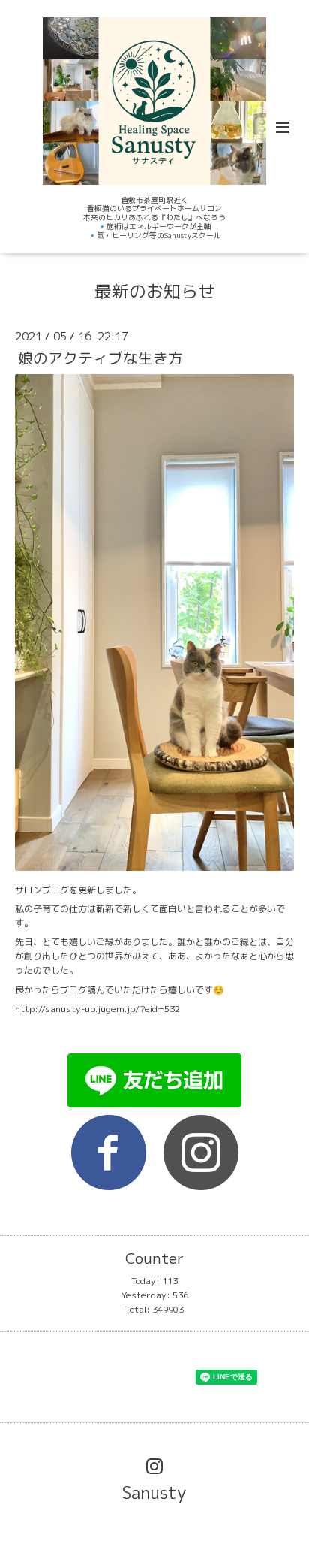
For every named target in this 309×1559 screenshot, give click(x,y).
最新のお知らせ (154, 291)
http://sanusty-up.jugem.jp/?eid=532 (97, 1008)
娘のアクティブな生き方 (100, 358)
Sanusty (154, 1492)
